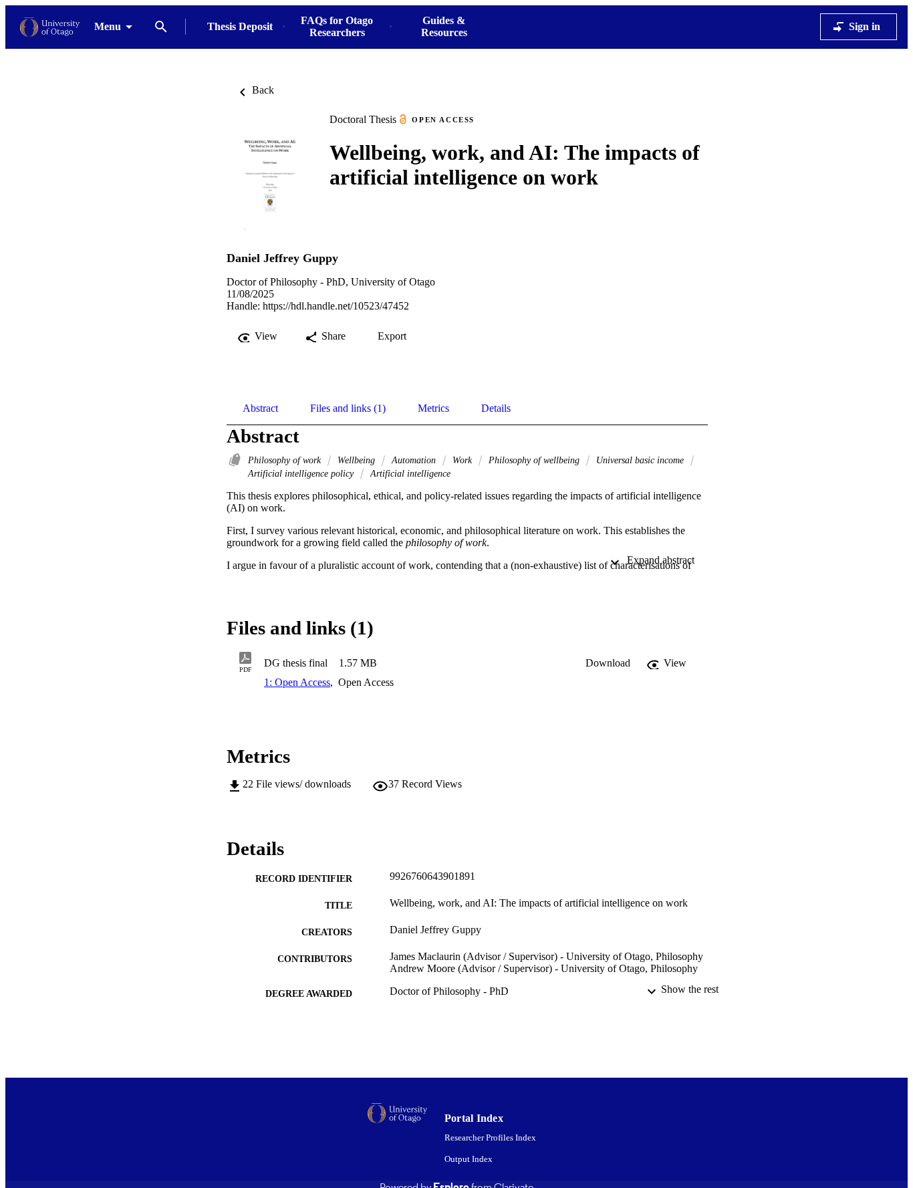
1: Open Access (297, 682)
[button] (607, 663)
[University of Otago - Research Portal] (50, 27)
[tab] (260, 408)
